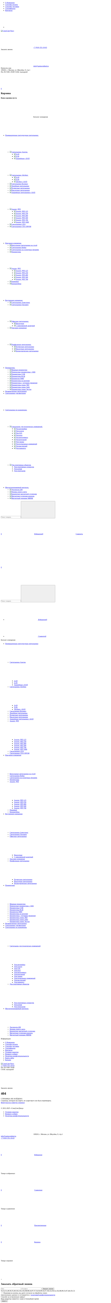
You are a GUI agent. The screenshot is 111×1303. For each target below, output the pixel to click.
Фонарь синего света (17, 1029)
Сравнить (42, 636)
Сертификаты (10, 8)
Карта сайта (9, 1058)
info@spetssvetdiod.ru (41, 66)
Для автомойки (19, 965)
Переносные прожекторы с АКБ (22, 906)
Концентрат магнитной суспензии (22, 1031)
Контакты (8, 10)
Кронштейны (15, 812)
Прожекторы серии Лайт (19, 920)
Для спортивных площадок (24, 1003)
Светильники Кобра (17, 776)
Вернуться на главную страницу (13, 1103)
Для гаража (18, 976)
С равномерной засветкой (23, 857)
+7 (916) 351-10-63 (40, 47)
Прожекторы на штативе (19, 914)
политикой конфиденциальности (43, 1295)
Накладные (18, 855)
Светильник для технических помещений (25, 946)
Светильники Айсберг (18, 687)
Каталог (8, 1060)
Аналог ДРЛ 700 (20, 747)
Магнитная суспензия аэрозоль (21, 1033)
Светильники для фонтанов (15, 925)
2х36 (15, 707)
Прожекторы (14, 780)
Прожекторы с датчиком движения (23, 916)
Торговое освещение (17, 859)
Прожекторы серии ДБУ (19, 918)
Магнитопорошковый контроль (17, 1009)
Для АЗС (17, 968)
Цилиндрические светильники (25, 883)
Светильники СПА (17, 751)
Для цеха (17, 970)
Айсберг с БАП (19, 709)
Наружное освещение (13, 755)
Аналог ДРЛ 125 (20, 740)
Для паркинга (19, 982)
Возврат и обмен (11, 1054)
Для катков (18, 1005)
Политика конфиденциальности (17, 1056)
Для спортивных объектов (19, 984)
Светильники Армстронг (19, 832)
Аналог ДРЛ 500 (20, 745)
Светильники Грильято (18, 834)
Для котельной (19, 974)
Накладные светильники (19, 717)
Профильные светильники (19, 861)
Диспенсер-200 (15, 1027)
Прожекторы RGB (16, 910)
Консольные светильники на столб (22, 774)
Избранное (42, 620)
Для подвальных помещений (24, 978)
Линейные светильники (18, 713)
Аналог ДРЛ (14, 721)
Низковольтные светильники (16, 923)
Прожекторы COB (16, 908)
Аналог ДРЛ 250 (20, 741)
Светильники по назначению (16, 927)
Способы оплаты (11, 5)
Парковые (13, 810)
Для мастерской (20, 980)
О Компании (10, 3)
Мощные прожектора (17, 904)
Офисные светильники (18, 836)
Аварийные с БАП (21, 685)
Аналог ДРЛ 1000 (20, 749)
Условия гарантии (12, 1052)
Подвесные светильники (19, 715)
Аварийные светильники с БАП (21, 719)
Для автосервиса (20, 972)
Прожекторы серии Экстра (20, 921)
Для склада (18, 967)
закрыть (4, 1301)
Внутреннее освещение (14, 814)
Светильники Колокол (18, 711)
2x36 (15, 683)
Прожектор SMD (16, 912)
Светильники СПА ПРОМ (19, 753)
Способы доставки (12, 6)
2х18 (15, 681)
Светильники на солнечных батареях (23, 778)
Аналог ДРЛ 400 (20, 743)
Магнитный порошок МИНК (20, 1035)
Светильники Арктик (18, 662)
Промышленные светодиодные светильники (21, 644)
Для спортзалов (19, 1007)
